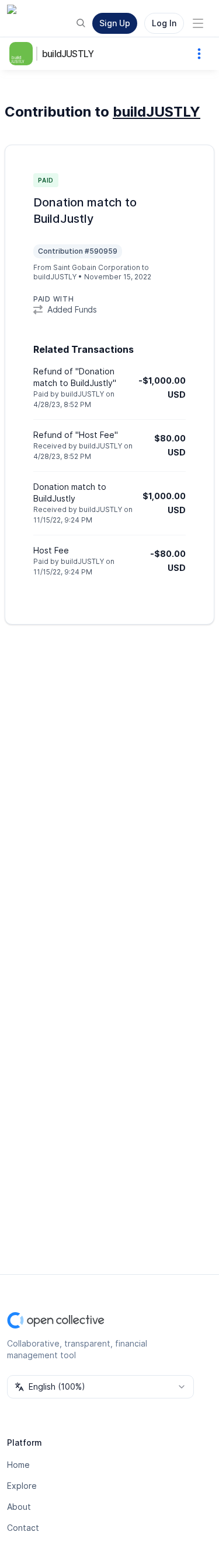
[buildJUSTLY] (23, 53)
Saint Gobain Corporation (96, 267)
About (19, 1507)
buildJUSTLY (67, 53)
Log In (164, 23)
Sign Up (114, 23)
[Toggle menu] (198, 23)
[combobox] (100, 1386)
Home (18, 1465)
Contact (23, 1528)
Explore (22, 1486)
